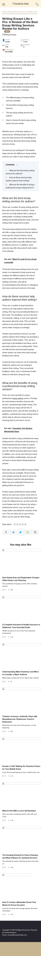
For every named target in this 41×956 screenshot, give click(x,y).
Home (4, 11)
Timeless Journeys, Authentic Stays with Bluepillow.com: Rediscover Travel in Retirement (19, 719)
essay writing (18, 398)
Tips (7, 31)
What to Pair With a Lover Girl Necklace (19, 811)
